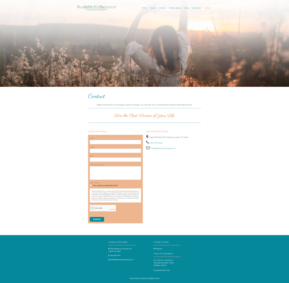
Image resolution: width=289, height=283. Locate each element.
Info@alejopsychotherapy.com (163, 148)
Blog (187, 8)
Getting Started (175, 8)
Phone (92, 156)
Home (144, 8)
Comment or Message (97, 165)
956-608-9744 (156, 143)
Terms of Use (94, 183)
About (153, 8)
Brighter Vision (154, 278)
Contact (207, 8)
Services (162, 8)
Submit (97, 219)
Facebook (158, 249)
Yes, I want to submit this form (105, 185)
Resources (196, 8)
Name (92, 138)
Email (92, 147)
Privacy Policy (134, 278)
